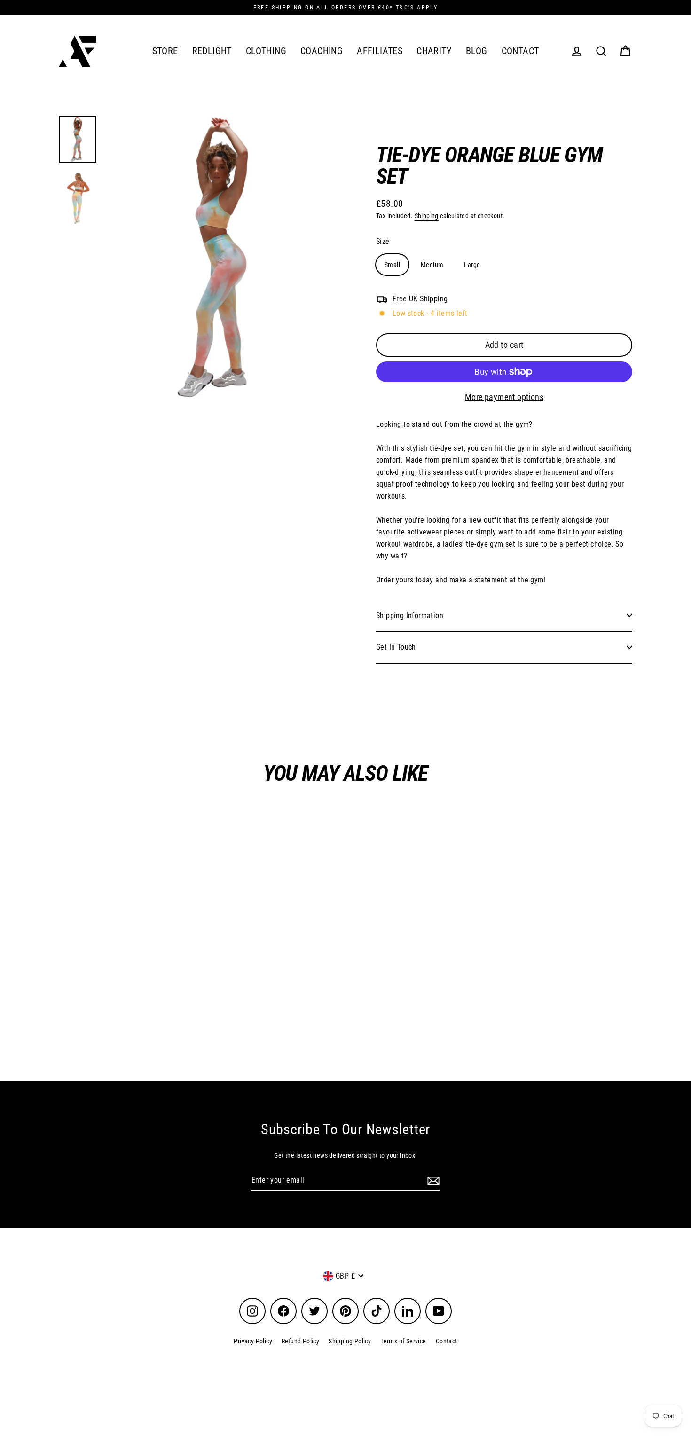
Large (472, 264)
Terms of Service (403, 1341)
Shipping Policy (350, 1341)
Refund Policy (300, 1341)
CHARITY (434, 51)
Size (383, 241)
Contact (446, 1341)
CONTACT (520, 51)
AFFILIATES (379, 51)
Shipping (427, 216)
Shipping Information (409, 615)
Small (392, 264)
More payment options (504, 397)
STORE (165, 51)
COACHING (321, 51)
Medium (432, 264)
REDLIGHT (212, 51)
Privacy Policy (253, 1341)
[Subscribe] (432, 1180)
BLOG (476, 51)
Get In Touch (396, 647)
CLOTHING (266, 51)
